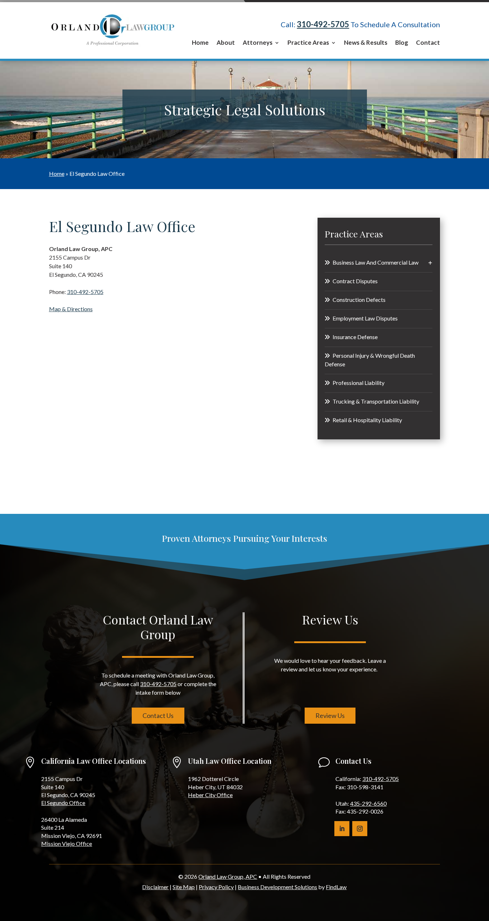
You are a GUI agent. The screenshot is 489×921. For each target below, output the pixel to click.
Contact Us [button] (158, 715)
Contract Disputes (355, 281)
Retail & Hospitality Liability (367, 419)
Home (200, 43)
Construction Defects (359, 299)
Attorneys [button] (257, 43)
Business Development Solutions (277, 886)
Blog (401, 43)
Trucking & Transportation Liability (376, 401)
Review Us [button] (330, 715)
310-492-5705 (323, 24)
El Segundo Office (63, 802)
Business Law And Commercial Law (375, 262)
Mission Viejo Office (66, 843)
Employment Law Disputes (365, 318)
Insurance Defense (355, 336)
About (226, 43)
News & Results (365, 43)
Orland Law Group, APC (227, 876)
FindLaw (336, 886)
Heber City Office (210, 794)
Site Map (184, 886)
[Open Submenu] (430, 262)
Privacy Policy (216, 886)
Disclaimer (155, 886)
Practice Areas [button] (308, 43)
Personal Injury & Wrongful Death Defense (370, 359)
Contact (428, 43)
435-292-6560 (368, 803)
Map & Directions (71, 308)
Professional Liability (358, 382)
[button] (482, 869)
